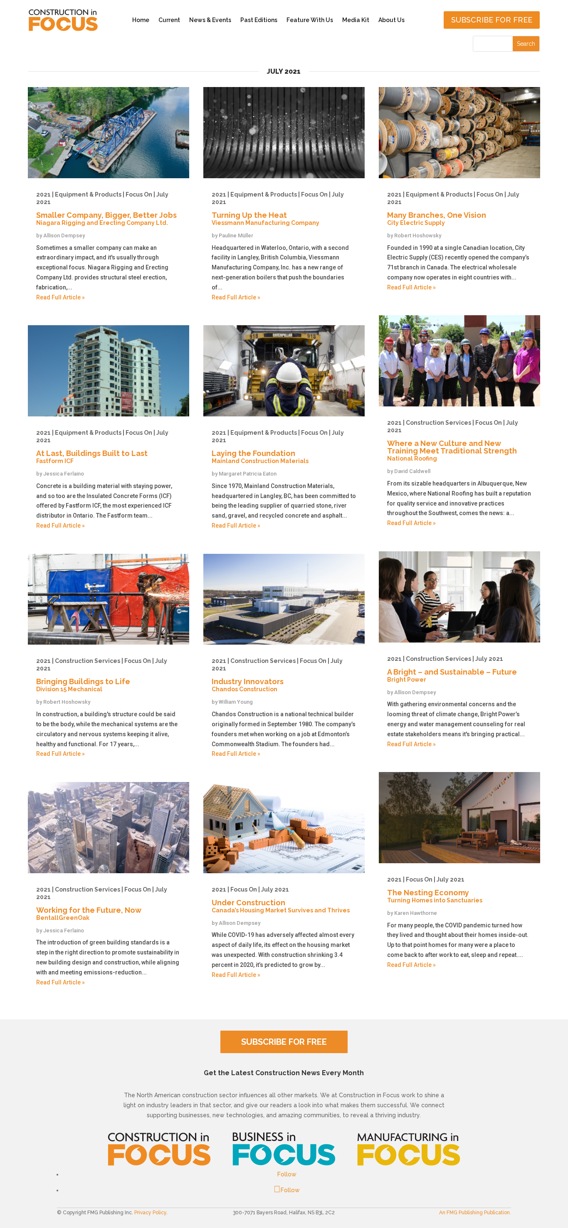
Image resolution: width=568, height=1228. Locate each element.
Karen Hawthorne (415, 913)
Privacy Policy (150, 1213)
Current (169, 20)
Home (140, 20)
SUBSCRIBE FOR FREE (284, 1042)
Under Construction (281, 900)
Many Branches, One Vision (453, 208)
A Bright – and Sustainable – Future (452, 669)
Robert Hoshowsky (66, 702)
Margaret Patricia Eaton (248, 474)
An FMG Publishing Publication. (475, 1213)
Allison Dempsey (64, 235)
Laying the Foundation (278, 446)
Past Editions (258, 20)
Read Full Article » (60, 297)
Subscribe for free (491, 19)
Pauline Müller (236, 235)
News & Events (210, 20)
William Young (236, 702)
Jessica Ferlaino (63, 474)
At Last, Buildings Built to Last (102, 446)
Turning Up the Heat (278, 208)
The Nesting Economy (434, 890)
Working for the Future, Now (101, 903)
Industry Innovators (277, 675)
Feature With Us (309, 20)
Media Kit (355, 20)
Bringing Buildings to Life (101, 675)
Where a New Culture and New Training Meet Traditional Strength (452, 440)
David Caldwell (412, 471)
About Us (391, 20)
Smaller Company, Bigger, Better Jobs (106, 208)
